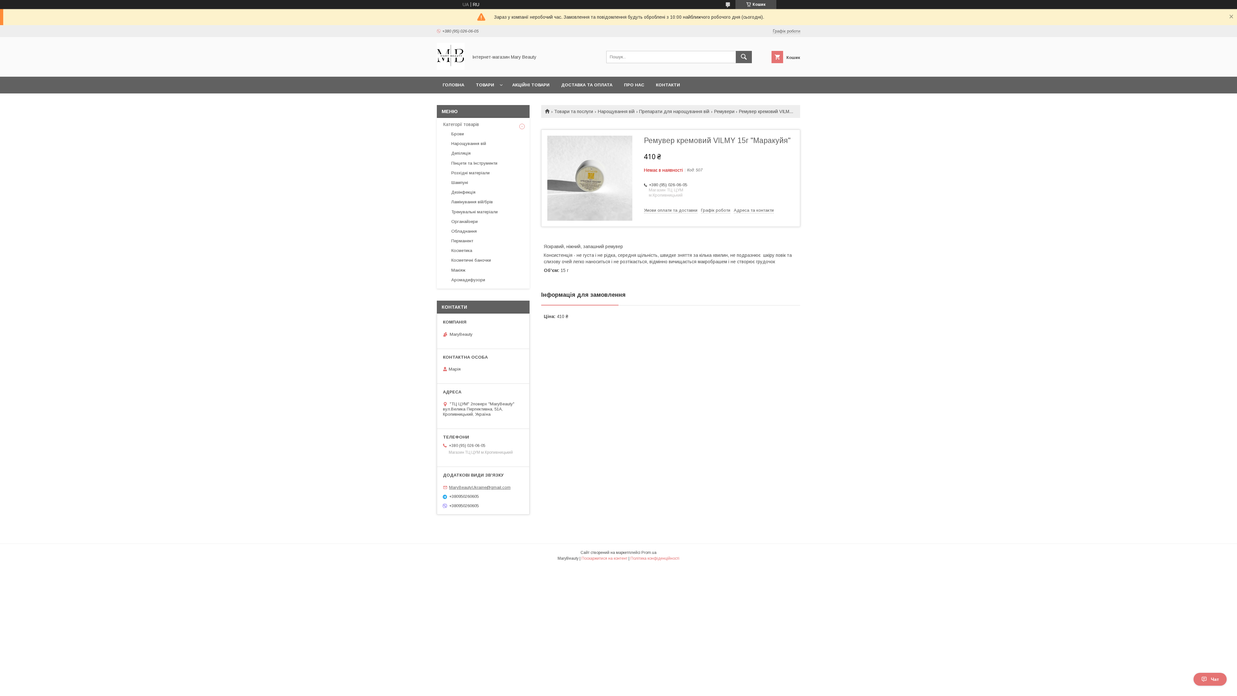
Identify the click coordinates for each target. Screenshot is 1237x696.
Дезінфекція (463, 192)
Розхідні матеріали (470, 172)
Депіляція (461, 153)
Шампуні (459, 182)
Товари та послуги (573, 111)
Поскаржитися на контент (604, 558)
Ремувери (724, 111)
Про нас (634, 84)
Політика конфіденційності (654, 558)
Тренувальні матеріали (474, 211)
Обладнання (464, 231)
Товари (485, 84)
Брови (457, 133)
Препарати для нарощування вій (674, 111)
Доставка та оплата (586, 84)
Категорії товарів (461, 124)
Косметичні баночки (471, 260)
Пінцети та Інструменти (474, 163)
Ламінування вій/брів (472, 201)
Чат (1215, 679)
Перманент (462, 240)
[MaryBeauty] (451, 68)
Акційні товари (531, 84)
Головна (453, 84)
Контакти (668, 84)
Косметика (461, 250)
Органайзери (464, 221)
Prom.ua (649, 552)
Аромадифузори (468, 279)
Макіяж (458, 270)
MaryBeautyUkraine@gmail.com (480, 487)
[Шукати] (744, 57)
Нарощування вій (616, 111)
